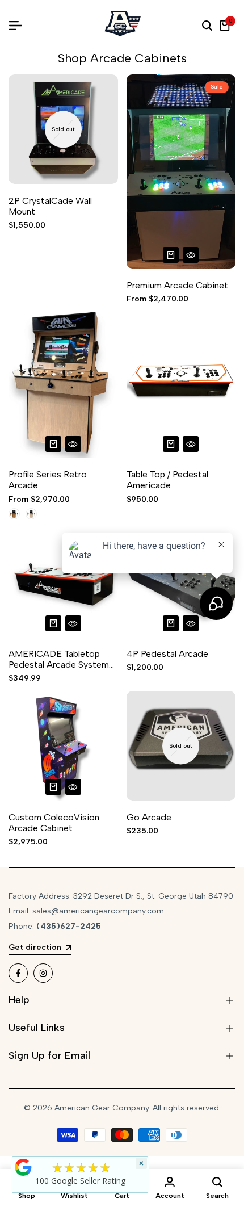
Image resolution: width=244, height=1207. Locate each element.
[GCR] (23, 1167)
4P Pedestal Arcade (167, 653)
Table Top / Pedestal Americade (167, 480)
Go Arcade (149, 817)
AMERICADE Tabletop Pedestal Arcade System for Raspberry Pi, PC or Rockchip (59, 659)
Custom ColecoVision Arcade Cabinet (54, 822)
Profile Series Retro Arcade (48, 480)
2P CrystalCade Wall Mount (50, 206)
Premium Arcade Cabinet (177, 285)
